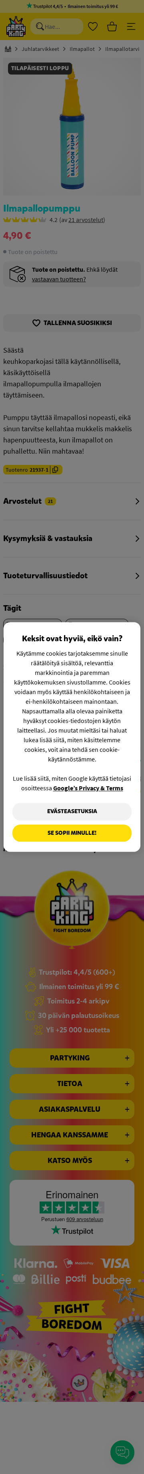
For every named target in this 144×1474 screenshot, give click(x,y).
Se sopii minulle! (72, 833)
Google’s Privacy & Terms (88, 788)
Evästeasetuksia (72, 811)
